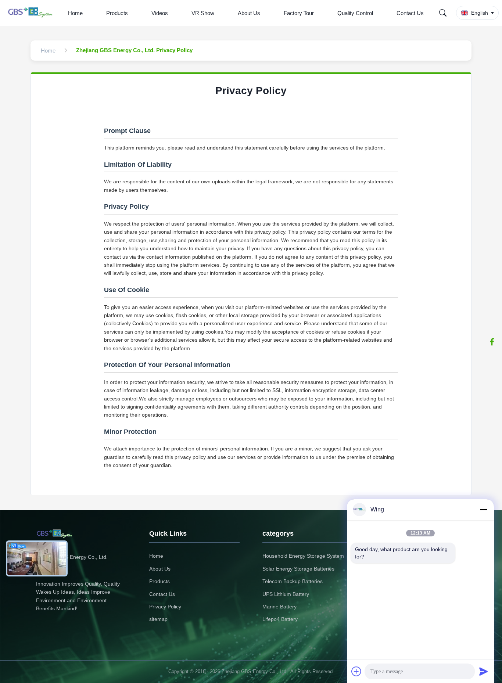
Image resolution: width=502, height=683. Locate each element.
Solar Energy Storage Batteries (298, 569)
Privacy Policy (165, 607)
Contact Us (410, 13)
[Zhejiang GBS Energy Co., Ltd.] (31, 13)
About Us (249, 13)
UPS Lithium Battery (285, 594)
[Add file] (356, 671)
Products (117, 13)
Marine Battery (279, 607)
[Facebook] (492, 342)
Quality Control (355, 13)
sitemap (158, 619)
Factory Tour (299, 13)
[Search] (442, 13)
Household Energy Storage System (303, 556)
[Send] (484, 671)
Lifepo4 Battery (280, 619)
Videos (159, 13)
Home (75, 13)
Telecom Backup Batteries (292, 581)
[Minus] (483, 509)
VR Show (202, 13)
